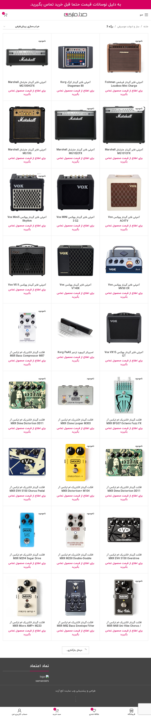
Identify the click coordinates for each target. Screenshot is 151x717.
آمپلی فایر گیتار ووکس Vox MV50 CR (124, 286)
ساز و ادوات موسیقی (128, 26)
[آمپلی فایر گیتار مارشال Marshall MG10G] (27, 125)
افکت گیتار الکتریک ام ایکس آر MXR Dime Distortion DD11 (27, 421)
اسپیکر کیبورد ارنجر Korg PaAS (75, 352)
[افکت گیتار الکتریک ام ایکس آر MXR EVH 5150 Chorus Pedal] (27, 462)
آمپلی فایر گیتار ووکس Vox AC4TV (124, 219)
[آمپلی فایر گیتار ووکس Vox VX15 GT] (124, 327)
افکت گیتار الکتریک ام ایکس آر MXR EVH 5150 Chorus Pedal (27, 489)
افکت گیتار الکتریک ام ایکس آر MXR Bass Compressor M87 (27, 354)
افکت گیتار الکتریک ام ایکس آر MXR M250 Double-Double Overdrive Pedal (75, 558)
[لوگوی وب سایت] (75, 14)
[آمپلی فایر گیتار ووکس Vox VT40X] (75, 260)
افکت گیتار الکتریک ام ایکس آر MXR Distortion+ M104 (75, 489)
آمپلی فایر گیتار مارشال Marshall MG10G (27, 151)
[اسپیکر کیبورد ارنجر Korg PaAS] (75, 327)
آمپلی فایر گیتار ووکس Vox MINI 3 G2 (75, 219)
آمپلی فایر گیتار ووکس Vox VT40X (75, 286)
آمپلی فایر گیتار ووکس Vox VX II (27, 285)
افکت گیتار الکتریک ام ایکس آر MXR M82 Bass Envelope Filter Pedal (75, 626)
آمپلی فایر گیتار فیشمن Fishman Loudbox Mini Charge (124, 84)
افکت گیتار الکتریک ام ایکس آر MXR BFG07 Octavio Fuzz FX (124, 421)
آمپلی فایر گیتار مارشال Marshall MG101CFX (124, 151)
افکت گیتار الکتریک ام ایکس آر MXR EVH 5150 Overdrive (124, 556)
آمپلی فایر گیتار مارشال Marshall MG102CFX (76, 151)
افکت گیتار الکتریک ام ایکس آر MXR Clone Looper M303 (75, 421)
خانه (145, 26)
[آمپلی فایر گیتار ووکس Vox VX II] (27, 260)
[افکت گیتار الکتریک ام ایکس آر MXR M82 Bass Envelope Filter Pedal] (75, 597)
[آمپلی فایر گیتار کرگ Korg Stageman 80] (75, 57)
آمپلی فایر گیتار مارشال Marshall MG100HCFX (27, 84)
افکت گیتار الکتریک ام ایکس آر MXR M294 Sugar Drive (27, 556)
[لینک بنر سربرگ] (75, 4)
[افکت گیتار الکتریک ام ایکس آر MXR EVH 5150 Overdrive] (124, 530)
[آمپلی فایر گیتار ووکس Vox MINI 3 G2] (75, 192)
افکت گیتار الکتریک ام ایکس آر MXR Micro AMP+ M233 (27, 624)
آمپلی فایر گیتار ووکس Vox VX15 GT (124, 354)
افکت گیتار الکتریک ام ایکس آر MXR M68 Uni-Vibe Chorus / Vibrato (124, 626)
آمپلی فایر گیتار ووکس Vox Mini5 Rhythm (27, 219)
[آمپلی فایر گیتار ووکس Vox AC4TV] (124, 192)
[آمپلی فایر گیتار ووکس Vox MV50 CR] (124, 260)
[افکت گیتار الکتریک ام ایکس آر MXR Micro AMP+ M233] (27, 597)
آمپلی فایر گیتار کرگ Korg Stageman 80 (75, 84)
